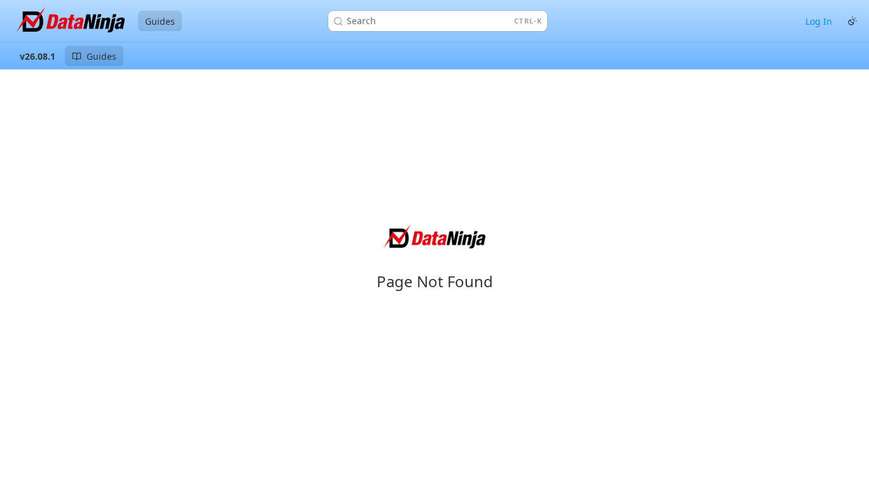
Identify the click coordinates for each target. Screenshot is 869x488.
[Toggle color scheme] (852, 21)
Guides (160, 21)
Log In (818, 21)
